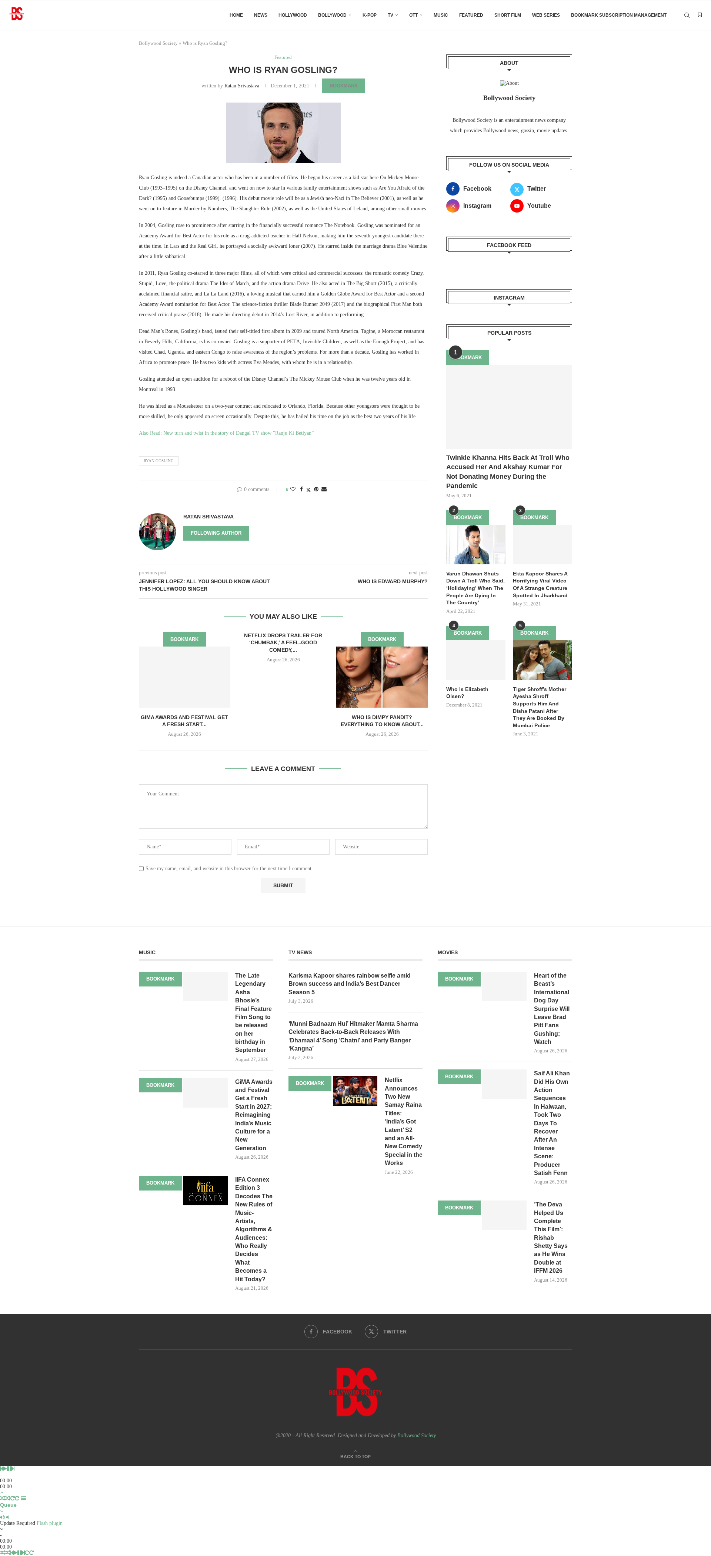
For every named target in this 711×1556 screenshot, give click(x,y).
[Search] (687, 15)
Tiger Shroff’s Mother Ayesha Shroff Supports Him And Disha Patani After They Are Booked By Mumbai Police (539, 707)
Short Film (507, 15)
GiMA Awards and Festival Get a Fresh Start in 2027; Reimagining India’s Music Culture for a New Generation (254, 1115)
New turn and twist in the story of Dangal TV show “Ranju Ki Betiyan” (238, 433)
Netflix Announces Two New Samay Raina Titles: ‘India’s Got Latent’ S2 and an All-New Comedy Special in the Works (404, 1121)
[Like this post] (293, 489)
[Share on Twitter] (308, 490)
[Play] (5, 1469)
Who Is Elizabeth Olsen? (467, 692)
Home (236, 15)
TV (390, 15)
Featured (471, 15)
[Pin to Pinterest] (316, 489)
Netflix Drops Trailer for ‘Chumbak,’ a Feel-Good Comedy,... (283, 642)
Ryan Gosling (159, 460)
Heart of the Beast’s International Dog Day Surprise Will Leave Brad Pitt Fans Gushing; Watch (552, 1008)
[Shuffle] (2, 1498)
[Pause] (9, 1469)
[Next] (12, 1469)
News (260, 15)
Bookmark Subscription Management (619, 15)
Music (441, 15)
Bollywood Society (158, 43)
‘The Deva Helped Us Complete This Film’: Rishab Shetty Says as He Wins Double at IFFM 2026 (551, 1237)
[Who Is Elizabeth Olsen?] (475, 660)
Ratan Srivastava (241, 86)
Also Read (149, 433)
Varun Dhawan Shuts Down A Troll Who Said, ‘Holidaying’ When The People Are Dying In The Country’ (475, 588)
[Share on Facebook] (301, 489)
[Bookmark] (700, 15)
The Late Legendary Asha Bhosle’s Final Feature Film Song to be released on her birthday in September (253, 1013)
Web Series (546, 15)
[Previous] (1, 1469)
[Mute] (2, 1517)
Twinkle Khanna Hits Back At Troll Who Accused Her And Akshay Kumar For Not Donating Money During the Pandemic (508, 472)
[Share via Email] (324, 489)
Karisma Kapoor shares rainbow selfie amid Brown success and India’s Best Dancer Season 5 (349, 983)
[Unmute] (7, 1517)
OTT (413, 15)
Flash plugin (50, 1523)
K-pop (370, 15)
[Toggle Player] (1, 1492)
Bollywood (332, 15)
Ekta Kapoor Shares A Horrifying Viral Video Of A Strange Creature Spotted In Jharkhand (540, 584)
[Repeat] (12, 1498)
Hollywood (292, 15)
